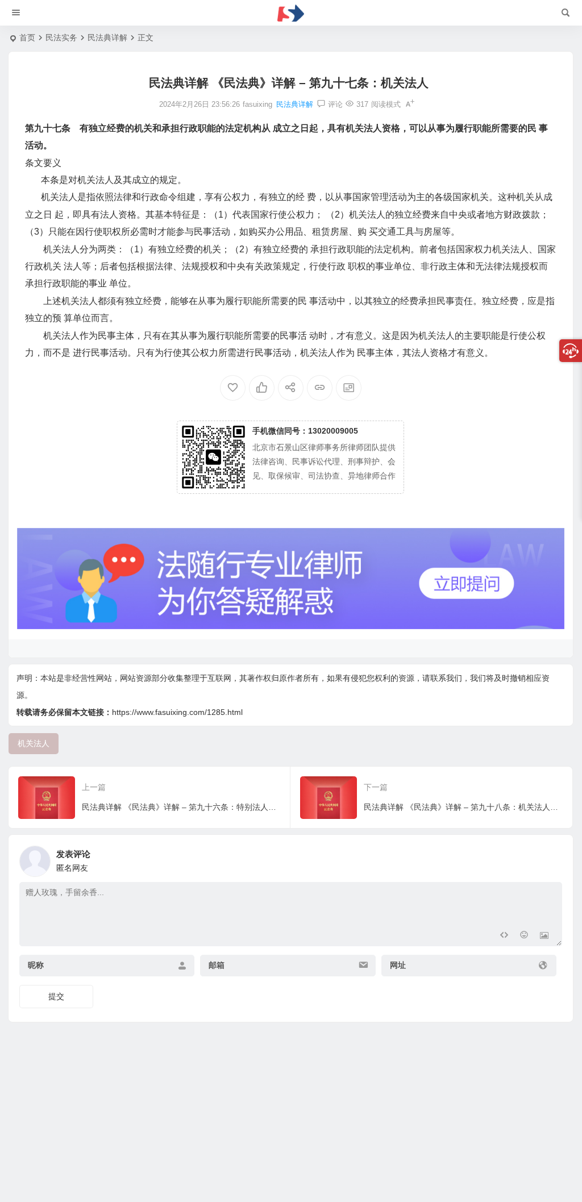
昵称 (36, 965)
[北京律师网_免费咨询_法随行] (290, 13)
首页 (27, 37)
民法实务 (61, 37)
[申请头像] (550, 858)
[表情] (523, 936)
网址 (398, 965)
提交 (56, 996)
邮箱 (217, 965)
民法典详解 (107, 37)
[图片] (544, 936)
